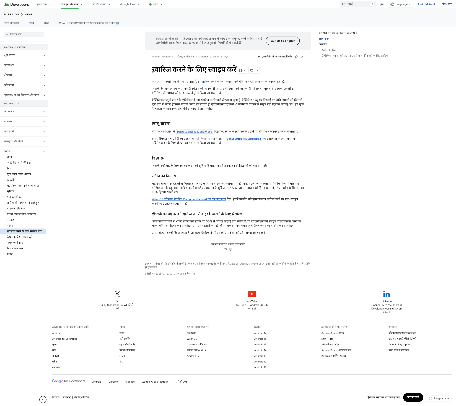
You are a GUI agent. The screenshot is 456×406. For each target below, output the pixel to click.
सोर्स (54, 350)
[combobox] (358, 4)
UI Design (11, 14)
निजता (122, 355)
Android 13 (260, 355)
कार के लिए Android (197, 350)
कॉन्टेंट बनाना (99, 4)
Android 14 (260, 350)
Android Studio (427, 4)
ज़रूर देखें (42, 4)
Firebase (130, 381)
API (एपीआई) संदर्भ (330, 344)
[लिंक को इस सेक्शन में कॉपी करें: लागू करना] (173, 124)
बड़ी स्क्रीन (191, 333)
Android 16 (260, 338)
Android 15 (260, 344)
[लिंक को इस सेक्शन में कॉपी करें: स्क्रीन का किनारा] (179, 176)
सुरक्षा (54, 344)
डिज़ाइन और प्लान (70, 4)
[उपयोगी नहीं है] (301, 56)
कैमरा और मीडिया (127, 350)
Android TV (193, 355)
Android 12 (260, 361)
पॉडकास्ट (56, 367)
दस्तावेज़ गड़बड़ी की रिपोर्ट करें (402, 338)
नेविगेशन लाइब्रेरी (162, 131)
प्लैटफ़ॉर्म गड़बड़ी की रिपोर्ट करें (402, 333)
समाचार (55, 355)
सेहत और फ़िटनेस (128, 344)
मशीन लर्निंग (125, 338)
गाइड (31, 23)
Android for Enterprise (64, 338)
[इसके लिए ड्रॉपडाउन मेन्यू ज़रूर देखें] (51, 4)
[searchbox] (24, 34)
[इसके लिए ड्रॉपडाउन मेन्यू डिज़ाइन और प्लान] (83, 4)
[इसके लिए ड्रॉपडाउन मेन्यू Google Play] (140, 4)
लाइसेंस (67, 397)
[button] (21, 55)
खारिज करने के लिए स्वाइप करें (219, 81)
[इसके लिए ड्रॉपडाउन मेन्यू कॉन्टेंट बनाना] (111, 4)
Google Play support (400, 344)
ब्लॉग (155, 4)
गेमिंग (122, 333)
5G (121, 361)
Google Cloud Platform (155, 381)
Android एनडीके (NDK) (333, 355)
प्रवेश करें (447, 4)
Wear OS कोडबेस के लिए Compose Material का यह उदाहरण (189, 199)
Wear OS (192, 338)
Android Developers (162, 56)
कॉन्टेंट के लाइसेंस (189, 263)
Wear (29, 14)
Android (56, 333)
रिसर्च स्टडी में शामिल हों (399, 350)
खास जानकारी (11, 23)
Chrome (113, 381)
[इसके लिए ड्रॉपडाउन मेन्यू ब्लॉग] (163, 4)
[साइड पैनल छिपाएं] (42, 399)
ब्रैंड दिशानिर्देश (81, 397)
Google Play (127, 4)
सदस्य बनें (413, 397)
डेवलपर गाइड (327, 338)
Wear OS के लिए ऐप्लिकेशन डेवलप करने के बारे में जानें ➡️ (89, 23)
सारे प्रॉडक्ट (181, 381)
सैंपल (46, 23)
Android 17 (260, 333)
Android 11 (260, 367)
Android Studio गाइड (332, 333)
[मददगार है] (296, 56)
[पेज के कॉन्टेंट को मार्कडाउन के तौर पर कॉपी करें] (252, 70)
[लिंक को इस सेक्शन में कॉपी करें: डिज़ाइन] (169, 158)
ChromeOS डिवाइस (197, 344)
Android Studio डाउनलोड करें (336, 350)
